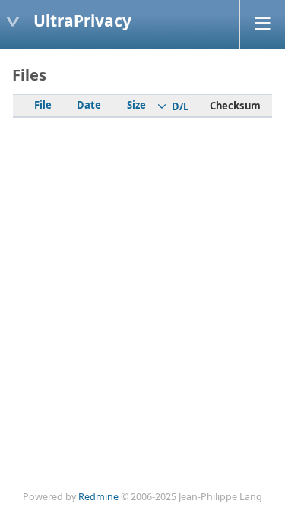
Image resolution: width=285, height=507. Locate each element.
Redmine (98, 496)
